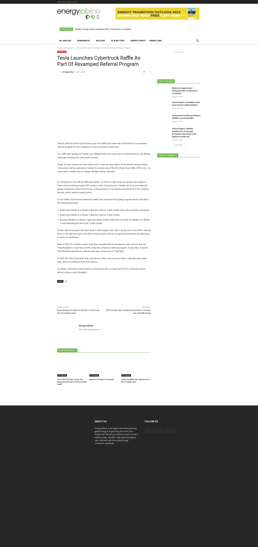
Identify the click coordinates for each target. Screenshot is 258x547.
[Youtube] (199, 1)
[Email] (107, 78)
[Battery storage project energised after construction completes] (163, 91)
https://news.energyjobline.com (90, 329)
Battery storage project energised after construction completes (103, 29)
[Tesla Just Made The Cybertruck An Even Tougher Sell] (136, 366)
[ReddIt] (101, 78)
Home (59, 48)
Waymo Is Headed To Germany (101, 379)
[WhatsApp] (89, 78)
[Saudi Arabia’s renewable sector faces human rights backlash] (163, 105)
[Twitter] (195, 1)
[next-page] (63, 391)
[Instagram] (188, 1)
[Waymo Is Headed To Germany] (104, 366)
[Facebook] (184, 1)
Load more (178, 145)
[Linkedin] (191, 1)
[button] (197, 40)
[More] (114, 78)
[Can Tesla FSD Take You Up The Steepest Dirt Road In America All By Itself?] (72, 366)
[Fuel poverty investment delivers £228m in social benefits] (163, 118)
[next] (196, 29)
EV (66, 281)
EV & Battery (68, 48)
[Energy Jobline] (59, 72)
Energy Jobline (68, 72)
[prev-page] (59, 391)
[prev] (192, 29)
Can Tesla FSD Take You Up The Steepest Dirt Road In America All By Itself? (71, 381)
